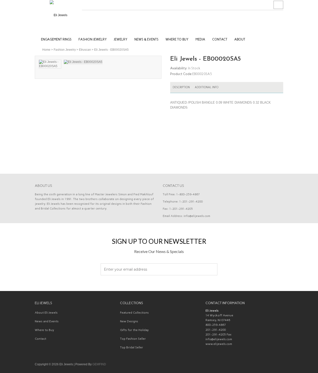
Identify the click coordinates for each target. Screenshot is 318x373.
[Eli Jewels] (58, 15)
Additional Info (206, 87)
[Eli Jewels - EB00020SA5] (50, 64)
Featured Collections (134, 312)
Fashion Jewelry (65, 49)
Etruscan (85, 49)
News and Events (47, 321)
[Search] (278, 5)
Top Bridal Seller (131, 347)
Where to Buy (44, 330)
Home (46, 49)
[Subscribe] (211, 269)
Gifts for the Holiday (134, 330)
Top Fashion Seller (133, 338)
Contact (40, 338)
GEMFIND (99, 364)
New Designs (129, 321)
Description (181, 87)
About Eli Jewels (46, 312)
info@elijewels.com (197, 216)
